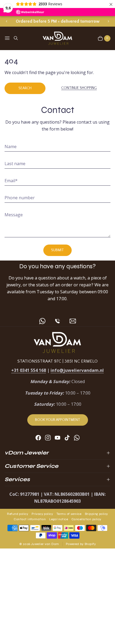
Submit (57, 250)
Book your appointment (57, 420)
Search (25, 88)
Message (14, 215)
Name (11, 146)
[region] (58, 21)
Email (11, 181)
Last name (15, 163)
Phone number (20, 198)
